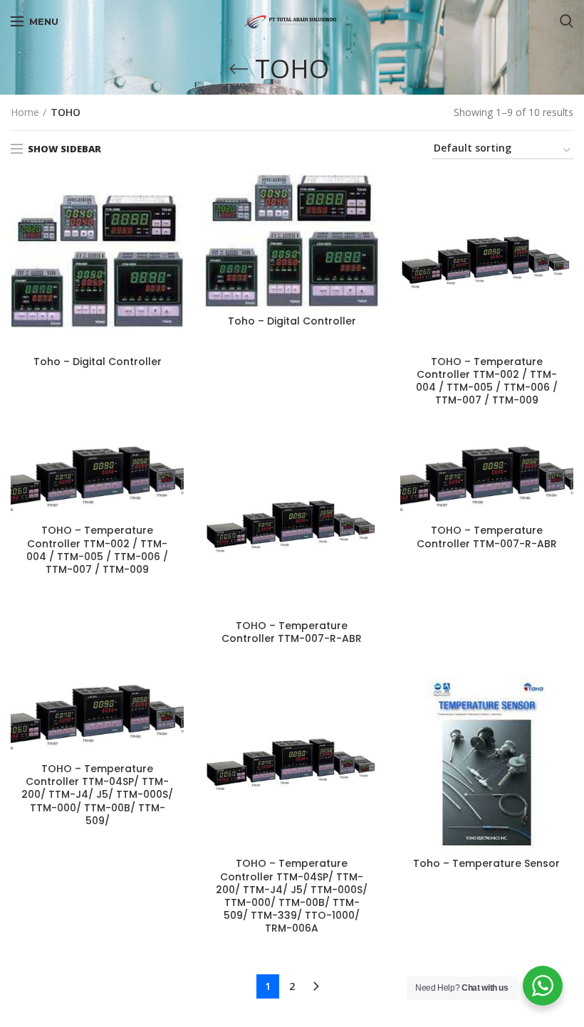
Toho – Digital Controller (97, 361)
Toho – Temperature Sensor (486, 863)
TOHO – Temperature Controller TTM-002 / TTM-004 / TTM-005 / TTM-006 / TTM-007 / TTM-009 (487, 381)
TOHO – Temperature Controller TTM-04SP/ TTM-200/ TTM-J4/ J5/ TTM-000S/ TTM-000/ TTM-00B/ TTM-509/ (97, 794)
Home (25, 112)
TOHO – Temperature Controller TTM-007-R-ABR (291, 632)
